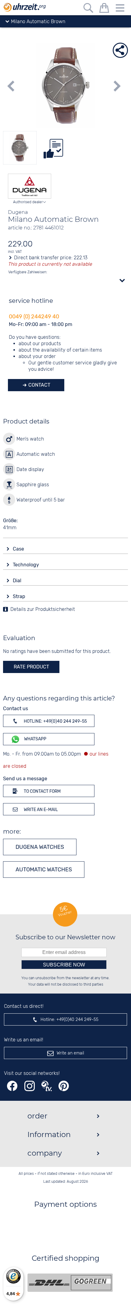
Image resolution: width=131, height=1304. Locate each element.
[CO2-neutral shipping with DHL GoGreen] (70, 1283)
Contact (38, 385)
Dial (18, 580)
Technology (26, 565)
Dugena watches (40, 847)
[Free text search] (88, 9)
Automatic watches (44, 869)
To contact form (42, 791)
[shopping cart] (104, 9)
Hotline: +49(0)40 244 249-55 (55, 721)
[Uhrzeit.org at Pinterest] (63, 1086)
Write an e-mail (40, 809)
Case (19, 549)
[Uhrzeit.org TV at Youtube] (46, 1086)
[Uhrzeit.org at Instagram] (29, 1086)
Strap (20, 596)
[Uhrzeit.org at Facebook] (12, 1086)
